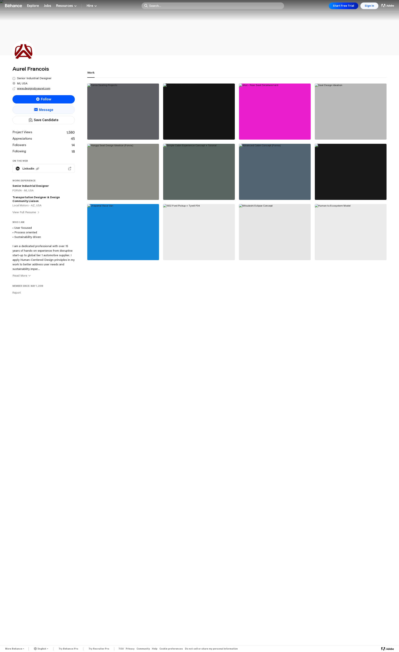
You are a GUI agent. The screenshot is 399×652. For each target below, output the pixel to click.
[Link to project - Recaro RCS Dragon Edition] (199, 112)
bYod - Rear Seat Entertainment (267, 130)
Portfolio (325, 190)
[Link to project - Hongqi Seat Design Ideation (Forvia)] (123, 172)
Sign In (369, 5)
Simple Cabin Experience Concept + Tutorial (195, 188)
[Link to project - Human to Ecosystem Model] (351, 232)
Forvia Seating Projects (109, 130)
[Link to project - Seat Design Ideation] (351, 112)
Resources (64, 6)
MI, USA (22, 83)
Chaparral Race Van (106, 251)
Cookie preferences (171, 649)
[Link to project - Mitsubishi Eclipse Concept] (275, 232)
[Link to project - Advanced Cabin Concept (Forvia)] (275, 172)
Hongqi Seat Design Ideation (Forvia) (120, 190)
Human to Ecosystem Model (340, 251)
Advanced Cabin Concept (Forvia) (269, 190)
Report (16, 292)
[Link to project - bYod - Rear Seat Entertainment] (275, 112)
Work (91, 72)
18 (73, 151)
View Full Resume (24, 212)
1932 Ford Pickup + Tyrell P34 (190, 251)
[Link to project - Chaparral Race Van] (123, 232)
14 (73, 144)
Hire (90, 6)
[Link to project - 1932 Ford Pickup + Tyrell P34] (199, 232)
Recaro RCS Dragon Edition (188, 130)
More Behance (13, 648)
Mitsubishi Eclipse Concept (264, 251)
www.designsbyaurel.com (33, 88)
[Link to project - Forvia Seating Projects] (123, 112)
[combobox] (215, 5)
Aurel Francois (98, 134)
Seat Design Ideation (335, 130)
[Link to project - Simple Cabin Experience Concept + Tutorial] (199, 172)
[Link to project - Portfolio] (351, 172)
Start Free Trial (343, 5)
